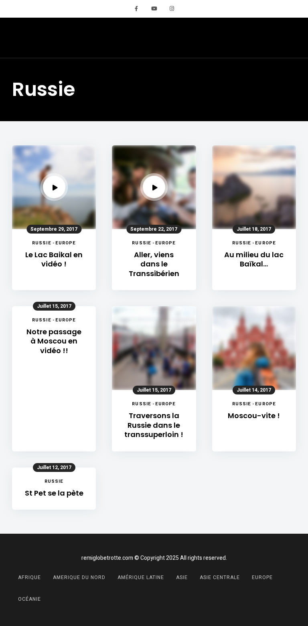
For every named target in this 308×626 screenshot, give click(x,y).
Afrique (29, 577)
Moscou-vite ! (254, 415)
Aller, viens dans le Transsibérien (154, 264)
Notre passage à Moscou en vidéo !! (53, 341)
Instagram (172, 9)
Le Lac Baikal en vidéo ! (54, 259)
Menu (288, 38)
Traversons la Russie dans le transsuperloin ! (153, 425)
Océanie (29, 599)
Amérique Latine (141, 577)
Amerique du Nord (79, 577)
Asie (182, 577)
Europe (65, 243)
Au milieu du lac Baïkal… (254, 259)
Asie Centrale (220, 577)
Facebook (136, 9)
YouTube (154, 9)
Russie (41, 243)
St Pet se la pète (54, 493)
